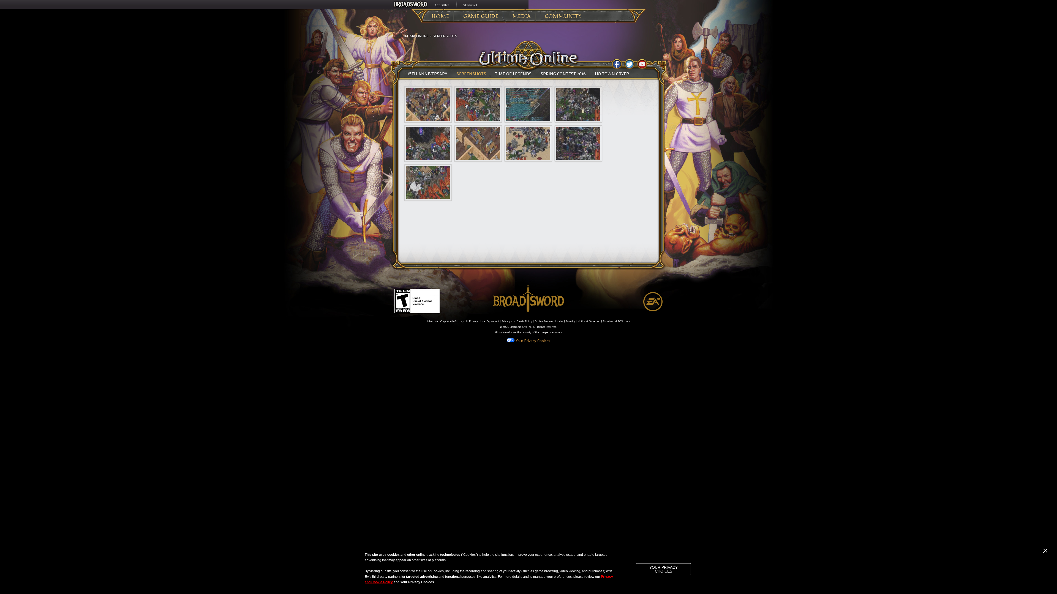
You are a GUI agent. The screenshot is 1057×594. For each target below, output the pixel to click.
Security (570, 321)
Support (470, 5)
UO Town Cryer (612, 73)
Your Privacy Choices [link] (533, 340)
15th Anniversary (427, 73)
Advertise (432, 321)
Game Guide (480, 16)
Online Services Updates (549, 321)
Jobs (627, 321)
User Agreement (489, 321)
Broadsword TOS (613, 321)
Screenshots (445, 35)
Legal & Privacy (468, 321)
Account (442, 5)
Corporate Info (448, 321)
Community (563, 16)
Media (522, 16)
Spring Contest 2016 (563, 73)
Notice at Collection (588, 321)
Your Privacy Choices (663, 569)
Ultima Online (416, 35)
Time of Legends (513, 73)
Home (440, 16)
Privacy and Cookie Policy (517, 321)
